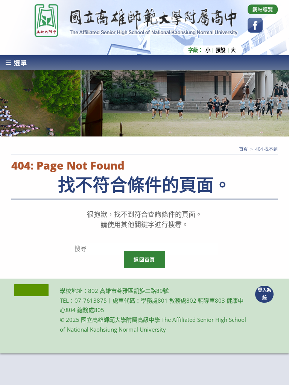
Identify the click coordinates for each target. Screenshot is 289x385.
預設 (220, 50)
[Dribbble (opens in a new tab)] (263, 9)
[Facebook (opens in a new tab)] (255, 25)
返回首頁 (144, 259)
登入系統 (264, 294)
